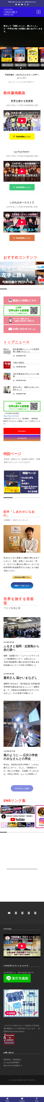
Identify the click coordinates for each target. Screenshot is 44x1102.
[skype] (29, 913)
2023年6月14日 (21, 394)
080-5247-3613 (9, 1065)
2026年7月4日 (9, 674)
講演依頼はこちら (12, 43)
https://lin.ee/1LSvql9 (11, 416)
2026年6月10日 (9, 751)
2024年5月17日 (21, 356)
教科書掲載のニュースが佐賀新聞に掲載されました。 (26, 350)
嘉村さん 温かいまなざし (20, 677)
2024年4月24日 (21, 367)
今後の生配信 (18, 363)
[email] (9, 913)
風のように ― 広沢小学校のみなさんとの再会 (21, 756)
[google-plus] (22, 913)
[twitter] (35, 913)
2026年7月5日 (9, 642)
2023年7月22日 (21, 380)
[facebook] (16, 913)
